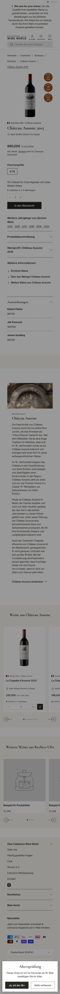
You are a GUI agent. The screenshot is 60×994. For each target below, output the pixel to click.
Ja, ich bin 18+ (17, 985)
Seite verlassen (42, 985)
